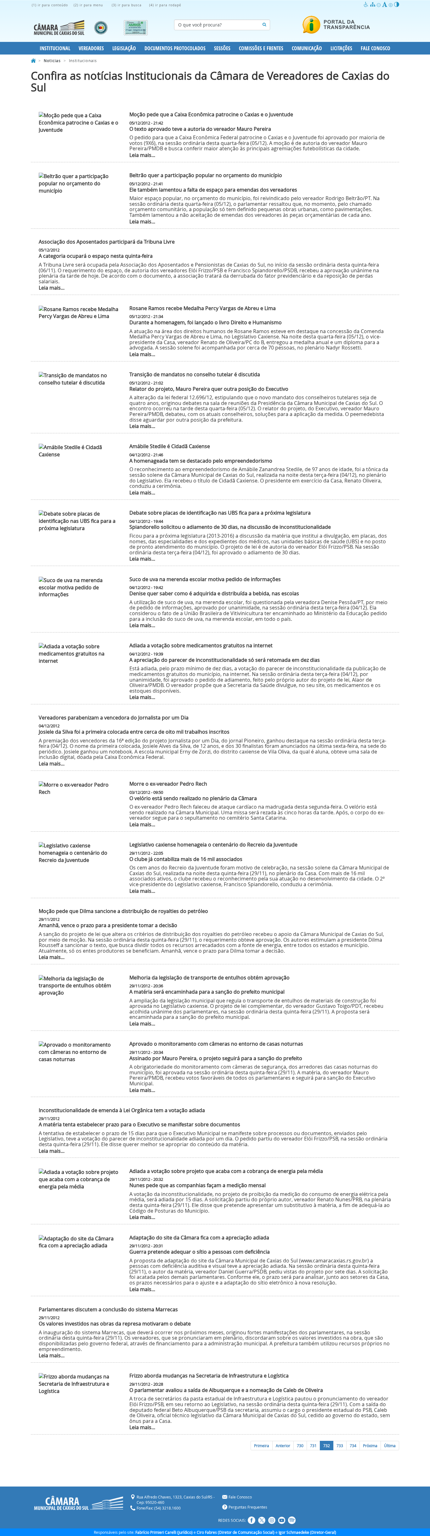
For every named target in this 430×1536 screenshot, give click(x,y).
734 (353, 1445)
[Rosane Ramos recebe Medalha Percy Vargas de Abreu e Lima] (79, 313)
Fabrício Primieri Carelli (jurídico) (164, 1532)
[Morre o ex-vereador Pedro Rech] (79, 788)
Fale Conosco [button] (375, 48)
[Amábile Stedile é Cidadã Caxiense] (79, 451)
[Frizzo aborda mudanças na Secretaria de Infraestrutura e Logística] (79, 1384)
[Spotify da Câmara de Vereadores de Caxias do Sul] (292, 1520)
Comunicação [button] (307, 48)
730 (300, 1445)
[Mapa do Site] (373, 4)
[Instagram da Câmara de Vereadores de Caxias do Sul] (271, 1520)
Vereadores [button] (91, 48)
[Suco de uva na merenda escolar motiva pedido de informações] (79, 587)
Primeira (261, 1445)
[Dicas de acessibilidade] (367, 4)
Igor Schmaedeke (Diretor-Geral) (307, 1532)
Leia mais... (142, 155)
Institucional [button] (55, 48)
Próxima (370, 1445)
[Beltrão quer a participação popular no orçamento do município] (79, 183)
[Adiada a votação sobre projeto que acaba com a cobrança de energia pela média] (79, 1179)
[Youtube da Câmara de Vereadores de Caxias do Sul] (282, 1520)
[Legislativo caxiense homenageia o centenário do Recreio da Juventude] (79, 853)
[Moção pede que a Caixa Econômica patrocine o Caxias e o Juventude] (79, 123)
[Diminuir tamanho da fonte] (379, 4)
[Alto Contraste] (396, 4)
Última (390, 1445)
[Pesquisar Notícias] (264, 25)
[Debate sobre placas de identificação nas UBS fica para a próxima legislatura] (79, 521)
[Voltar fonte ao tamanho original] (385, 4)
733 (340, 1445)
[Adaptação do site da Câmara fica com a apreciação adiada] (79, 1242)
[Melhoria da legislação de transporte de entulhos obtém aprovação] (79, 986)
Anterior (283, 1445)
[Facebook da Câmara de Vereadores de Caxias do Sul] (251, 1520)
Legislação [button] (124, 48)
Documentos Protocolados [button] (175, 48)
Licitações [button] (341, 48)
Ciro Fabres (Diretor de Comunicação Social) (235, 1532)
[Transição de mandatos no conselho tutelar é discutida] (79, 379)
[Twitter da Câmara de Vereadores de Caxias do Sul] (261, 1520)
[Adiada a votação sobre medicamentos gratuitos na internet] (79, 654)
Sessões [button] (222, 48)
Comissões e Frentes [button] (261, 48)
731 (313, 1445)
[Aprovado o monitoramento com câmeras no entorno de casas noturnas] (79, 1052)
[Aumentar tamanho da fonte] (391, 4)
